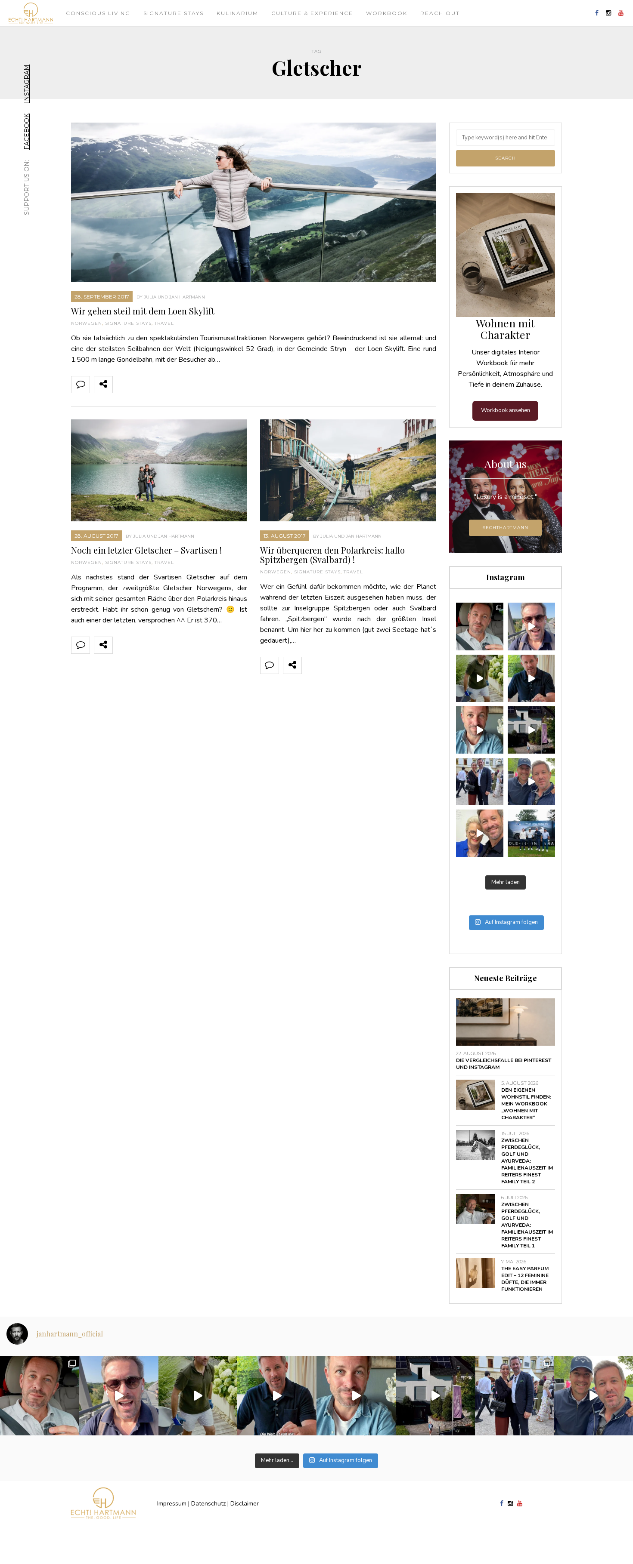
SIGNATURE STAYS (128, 323)
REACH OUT (440, 13)
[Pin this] (178, 384)
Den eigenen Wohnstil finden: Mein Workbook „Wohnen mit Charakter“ (526, 1104)
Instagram (27, 84)
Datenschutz (208, 1503)
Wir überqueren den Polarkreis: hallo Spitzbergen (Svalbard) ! (332, 554)
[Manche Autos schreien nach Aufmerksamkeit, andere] (479, 626)
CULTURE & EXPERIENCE (312, 13)
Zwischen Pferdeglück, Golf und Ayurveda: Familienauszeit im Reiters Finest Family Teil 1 (527, 1225)
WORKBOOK (386, 13)
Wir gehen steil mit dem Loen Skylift (142, 311)
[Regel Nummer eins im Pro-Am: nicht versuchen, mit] (531, 833)
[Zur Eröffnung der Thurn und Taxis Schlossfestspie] (479, 781)
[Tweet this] (140, 384)
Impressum (171, 1503)
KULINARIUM (237, 13)
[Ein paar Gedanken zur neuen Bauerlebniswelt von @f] (479, 730)
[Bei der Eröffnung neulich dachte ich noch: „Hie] (531, 730)
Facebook (27, 132)
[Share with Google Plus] (159, 384)
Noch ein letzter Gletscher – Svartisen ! (146, 550)
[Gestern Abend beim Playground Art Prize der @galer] (479, 833)
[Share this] (121, 384)
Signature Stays (173, 13)
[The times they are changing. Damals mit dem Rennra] (531, 626)
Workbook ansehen (505, 410)
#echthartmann (505, 527)
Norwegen (86, 323)
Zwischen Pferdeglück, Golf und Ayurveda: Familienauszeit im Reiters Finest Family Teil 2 (527, 1161)
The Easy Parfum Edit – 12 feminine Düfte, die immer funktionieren (525, 1279)
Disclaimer (244, 1503)
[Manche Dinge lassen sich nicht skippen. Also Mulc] (479, 678)
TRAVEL (164, 323)
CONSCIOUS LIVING (98, 13)
